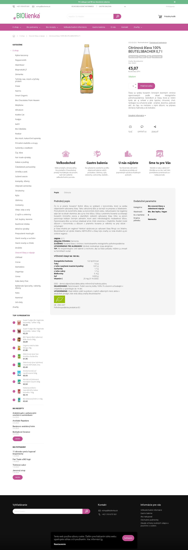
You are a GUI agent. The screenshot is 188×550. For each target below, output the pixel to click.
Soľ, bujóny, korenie (23, 219)
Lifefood (18, 257)
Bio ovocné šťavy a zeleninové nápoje (156, 207)
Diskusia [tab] (67, 192)
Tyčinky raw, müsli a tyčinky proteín (27, 80)
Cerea (17, 276)
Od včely (19, 302)
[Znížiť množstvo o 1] (135, 87)
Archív (17, 439)
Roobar (18, 133)
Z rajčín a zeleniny (23, 214)
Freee (17, 86)
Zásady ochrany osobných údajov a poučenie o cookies (154, 524)
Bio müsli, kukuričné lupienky (28, 138)
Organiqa (19, 271)
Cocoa (17, 262)
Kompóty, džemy (22, 181)
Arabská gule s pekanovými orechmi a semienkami (24, 414)
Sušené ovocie (21, 176)
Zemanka (19, 74)
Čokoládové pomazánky (25, 167)
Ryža (17, 195)
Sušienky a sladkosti (24, 148)
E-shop (16, 50)
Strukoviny (19, 190)
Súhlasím (128, 538)
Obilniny (19, 200)
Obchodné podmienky (149, 520)
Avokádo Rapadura (21, 421)
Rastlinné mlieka (22, 224)
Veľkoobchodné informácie (82, 6)
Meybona (19, 105)
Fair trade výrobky (23, 157)
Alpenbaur (19, 65)
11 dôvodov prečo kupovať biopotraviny (24, 453)
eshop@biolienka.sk (110, 510)
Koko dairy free (21, 281)
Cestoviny (19, 205)
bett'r (17, 124)
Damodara (19, 267)
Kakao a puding (22, 162)
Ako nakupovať (146, 516)
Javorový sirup (19, 470)
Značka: (135, 61)
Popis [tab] (56, 192)
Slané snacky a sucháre (25, 238)
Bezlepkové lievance (21, 432)
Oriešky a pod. (21, 171)
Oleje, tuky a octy (22, 209)
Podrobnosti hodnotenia (158, 42)
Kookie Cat (19, 114)
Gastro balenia (105, 6)
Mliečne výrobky (22, 229)
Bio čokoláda (20, 129)
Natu (17, 293)
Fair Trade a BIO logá (21, 459)
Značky (16, 307)
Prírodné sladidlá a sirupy (26, 143)
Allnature (19, 110)
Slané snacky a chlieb (24, 243)
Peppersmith (20, 60)
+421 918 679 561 (109, 514)
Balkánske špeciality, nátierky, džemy (28, 287)
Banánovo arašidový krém (24, 426)
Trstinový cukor (19, 465)
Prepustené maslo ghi (24, 233)
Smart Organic (21, 95)
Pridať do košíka (146, 86)
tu (102, 539)
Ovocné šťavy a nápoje (25, 252)
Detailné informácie (136, 115)
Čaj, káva (19, 152)
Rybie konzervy (21, 55)
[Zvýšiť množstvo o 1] (135, 84)
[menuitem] (17, 27)
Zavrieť (148, 124)
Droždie (18, 248)
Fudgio (18, 119)
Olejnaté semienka (23, 186)
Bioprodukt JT (21, 69)
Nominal (19, 297)
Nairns (18, 91)
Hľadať (117, 16)
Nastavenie (60, 544)
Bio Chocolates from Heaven (27, 100)
